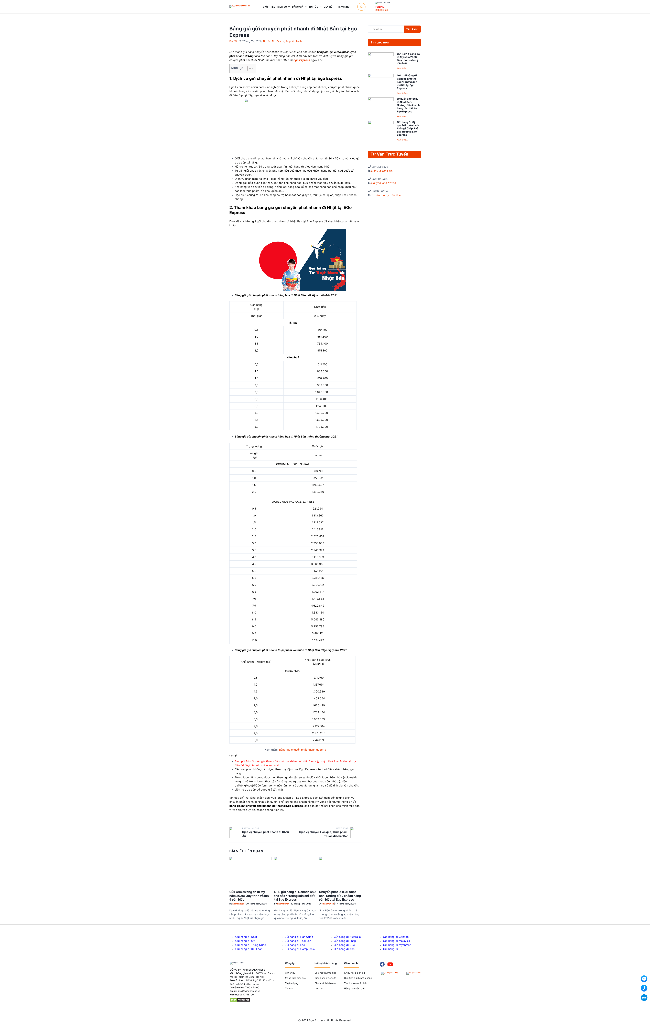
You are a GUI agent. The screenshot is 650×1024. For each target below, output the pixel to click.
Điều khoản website (325, 977)
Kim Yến (233, 41)
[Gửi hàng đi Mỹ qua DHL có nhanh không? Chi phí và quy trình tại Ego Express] (381, 123)
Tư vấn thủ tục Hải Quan (386, 195)
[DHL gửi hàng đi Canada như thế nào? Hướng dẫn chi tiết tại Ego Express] (295, 859)
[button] (361, 7)
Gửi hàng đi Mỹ (245, 941)
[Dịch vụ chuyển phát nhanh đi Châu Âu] (234, 832)
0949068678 (381, 10)
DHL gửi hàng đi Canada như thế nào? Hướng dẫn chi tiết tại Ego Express (295, 895)
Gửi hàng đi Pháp (345, 941)
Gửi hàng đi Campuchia (300, 949)
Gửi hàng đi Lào (295, 945)
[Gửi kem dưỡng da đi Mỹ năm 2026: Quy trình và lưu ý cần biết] (250, 859)
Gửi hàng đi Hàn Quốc (299, 936)
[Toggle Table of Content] (249, 68)
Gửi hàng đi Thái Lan (298, 941)
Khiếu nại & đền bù (354, 972)
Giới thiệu (290, 972)
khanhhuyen (238, 903)
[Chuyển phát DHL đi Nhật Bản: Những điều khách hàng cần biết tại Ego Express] (340, 859)
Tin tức (266, 41)
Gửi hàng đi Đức (344, 945)
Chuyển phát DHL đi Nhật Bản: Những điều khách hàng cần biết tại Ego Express (340, 895)
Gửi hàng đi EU (393, 949)
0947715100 (247, 994)
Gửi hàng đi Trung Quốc (250, 945)
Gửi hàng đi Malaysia (396, 941)
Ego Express (302, 60)
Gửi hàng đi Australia (347, 936)
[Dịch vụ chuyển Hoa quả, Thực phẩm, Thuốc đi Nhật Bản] (355, 832)
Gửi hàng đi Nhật (246, 936)
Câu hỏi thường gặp (326, 972)
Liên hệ (318, 988)
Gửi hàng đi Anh (344, 949)
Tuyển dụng (291, 983)
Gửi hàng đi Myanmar (397, 945)
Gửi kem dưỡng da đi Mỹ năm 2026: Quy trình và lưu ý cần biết (249, 895)
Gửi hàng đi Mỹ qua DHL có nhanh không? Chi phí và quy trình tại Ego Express (408, 128)
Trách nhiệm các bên (355, 983)
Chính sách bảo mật (326, 983)
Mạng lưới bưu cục (295, 977)
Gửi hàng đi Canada (396, 936)
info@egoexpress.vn (249, 991)
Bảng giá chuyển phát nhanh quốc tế (302, 749)
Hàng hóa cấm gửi (354, 988)
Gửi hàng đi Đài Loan (248, 949)
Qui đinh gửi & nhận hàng (358, 977)
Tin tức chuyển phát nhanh (287, 41)
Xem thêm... (402, 68)
